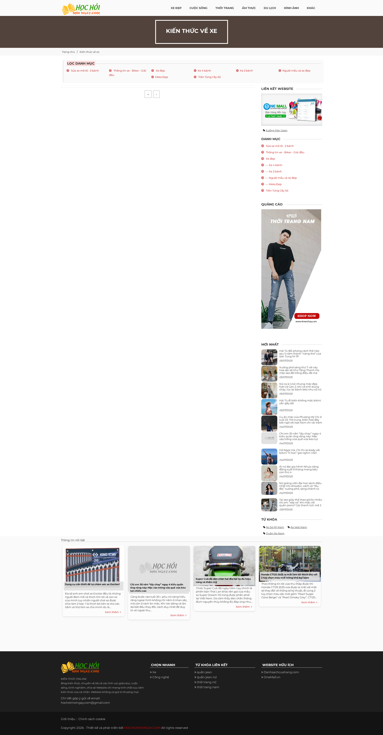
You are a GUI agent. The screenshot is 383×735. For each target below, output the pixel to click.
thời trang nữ (206, 682)
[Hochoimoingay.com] (81, 7)
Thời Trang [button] (224, 8)
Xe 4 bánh (204, 70)
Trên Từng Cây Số (209, 77)
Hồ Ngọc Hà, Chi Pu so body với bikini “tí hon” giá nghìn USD (299, 451)
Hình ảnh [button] (291, 8)
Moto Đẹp (161, 77)
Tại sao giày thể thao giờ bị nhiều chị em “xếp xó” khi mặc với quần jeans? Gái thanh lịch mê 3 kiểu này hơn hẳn (300, 504)
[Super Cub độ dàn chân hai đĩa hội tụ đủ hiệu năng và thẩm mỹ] (223, 565)
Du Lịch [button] (270, 8)
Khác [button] (311, 8)
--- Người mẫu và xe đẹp (281, 177)
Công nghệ (160, 677)
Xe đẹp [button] (176, 8)
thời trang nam (208, 687)
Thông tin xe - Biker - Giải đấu (284, 152)
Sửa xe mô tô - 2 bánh (84, 70)
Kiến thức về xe (89, 51)
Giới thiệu (68, 719)
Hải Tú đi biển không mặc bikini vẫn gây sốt (300, 402)
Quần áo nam (275, 533)
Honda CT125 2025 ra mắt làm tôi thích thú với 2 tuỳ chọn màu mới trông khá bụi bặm (289, 576)
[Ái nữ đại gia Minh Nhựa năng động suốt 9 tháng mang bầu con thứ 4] (269, 475)
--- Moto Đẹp (273, 184)
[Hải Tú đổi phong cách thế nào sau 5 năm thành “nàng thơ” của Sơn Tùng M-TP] (269, 359)
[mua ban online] (291, 109)
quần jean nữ (207, 677)
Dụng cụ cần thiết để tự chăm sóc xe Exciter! (92, 584)
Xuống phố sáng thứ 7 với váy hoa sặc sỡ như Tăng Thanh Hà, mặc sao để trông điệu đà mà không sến (299, 371)
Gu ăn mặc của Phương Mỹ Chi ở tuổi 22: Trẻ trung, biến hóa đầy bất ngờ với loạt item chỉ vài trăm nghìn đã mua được (300, 421)
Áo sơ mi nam (275, 527)
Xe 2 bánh (246, 70)
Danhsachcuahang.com (281, 672)
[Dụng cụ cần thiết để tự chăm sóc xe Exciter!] (92, 568)
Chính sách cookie (91, 719)
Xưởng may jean (276, 130)
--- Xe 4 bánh (273, 165)
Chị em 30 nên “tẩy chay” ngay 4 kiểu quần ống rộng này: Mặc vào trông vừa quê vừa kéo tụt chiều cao (300, 438)
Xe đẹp (160, 70)
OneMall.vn (272, 677)
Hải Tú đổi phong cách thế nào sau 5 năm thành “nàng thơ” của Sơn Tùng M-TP (300, 353)
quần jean (204, 672)
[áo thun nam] (291, 269)
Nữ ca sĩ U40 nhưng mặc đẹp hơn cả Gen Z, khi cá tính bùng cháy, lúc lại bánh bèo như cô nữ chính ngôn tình (300, 388)
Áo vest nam (298, 527)
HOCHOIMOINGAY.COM (142, 728)
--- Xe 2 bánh (273, 171)
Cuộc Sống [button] (198, 8)
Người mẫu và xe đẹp (296, 70)
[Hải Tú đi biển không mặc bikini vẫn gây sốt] (269, 408)
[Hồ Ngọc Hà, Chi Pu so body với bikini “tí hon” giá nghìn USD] (269, 458)
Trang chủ (68, 51)
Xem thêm (112, 612)
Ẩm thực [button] (249, 8)
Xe (154, 672)
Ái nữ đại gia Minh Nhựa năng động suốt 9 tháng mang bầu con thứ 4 (299, 469)
